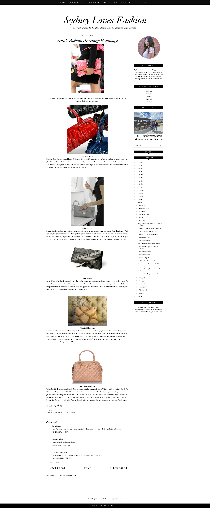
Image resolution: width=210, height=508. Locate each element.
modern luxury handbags (94, 455)
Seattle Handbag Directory (64, 413)
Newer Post (57, 468)
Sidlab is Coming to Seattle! (147, 261)
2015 (138, 184)
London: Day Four (144, 240)
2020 (138, 169)
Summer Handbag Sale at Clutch (148, 274)
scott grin (55, 439)
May (140, 281)
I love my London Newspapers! (148, 234)
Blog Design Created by (105, 506)
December (142, 205)
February (141, 290)
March (141, 287)
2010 (138, 199)
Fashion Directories (98, 2)
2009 (138, 202)
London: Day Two (144, 255)
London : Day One (144, 258)
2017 (138, 178)
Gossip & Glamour (123, 2)
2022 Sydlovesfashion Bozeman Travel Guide (148, 137)
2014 (138, 187)
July (140, 220)
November (142, 208)
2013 (138, 190)
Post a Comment (54, 463)
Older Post (118, 468)
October (141, 211)
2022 (138, 162)
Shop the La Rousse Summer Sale (149, 243)
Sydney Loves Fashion (100, 499)
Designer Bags (70, 442)
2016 (138, 181)
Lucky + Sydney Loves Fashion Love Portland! (150, 270)
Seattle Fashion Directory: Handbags (150, 228)
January (141, 293)
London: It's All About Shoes (147, 231)
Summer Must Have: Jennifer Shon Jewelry (149, 265)
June (140, 278)
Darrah (54, 426)
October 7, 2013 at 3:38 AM (61, 445)
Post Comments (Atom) (68, 475)
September (142, 214)
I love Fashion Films (144, 237)
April (140, 284)
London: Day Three (144, 251)
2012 (138, 193)
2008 (138, 297)
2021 (138, 165)
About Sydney (77, 2)
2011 (138, 196)
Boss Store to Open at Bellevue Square (148, 248)
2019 (138, 172)
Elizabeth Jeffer (57, 452)
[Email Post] (50, 410)
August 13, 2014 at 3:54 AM (61, 458)
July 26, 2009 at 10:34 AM (61, 432)
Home (63, 2)
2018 (138, 175)
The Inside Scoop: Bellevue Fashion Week (150, 224)
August (141, 217)
